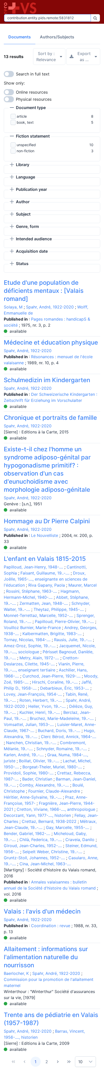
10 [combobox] (80, 1061)
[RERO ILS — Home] (21, 8)
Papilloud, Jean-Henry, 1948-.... (33, 566)
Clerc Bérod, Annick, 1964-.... (68, 736)
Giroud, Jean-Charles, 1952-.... (33, 845)
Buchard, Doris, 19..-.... (59, 730)
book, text (25, 122)
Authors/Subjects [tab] (57, 36)
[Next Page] (58, 1062)
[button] (28, 108)
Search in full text (32, 73)
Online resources (32, 92)
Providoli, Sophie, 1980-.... (29, 772)
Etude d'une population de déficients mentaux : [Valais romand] (44, 290)
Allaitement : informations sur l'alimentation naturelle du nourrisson (46, 957)
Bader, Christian (37, 778)
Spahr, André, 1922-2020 (50, 306)
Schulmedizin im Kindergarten (47, 380)
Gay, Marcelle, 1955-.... (67, 827)
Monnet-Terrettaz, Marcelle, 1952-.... (38, 615)
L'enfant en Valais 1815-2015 (45, 558)
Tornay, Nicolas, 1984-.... (27, 639)
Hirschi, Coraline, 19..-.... (55, 682)
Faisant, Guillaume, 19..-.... (44, 573)
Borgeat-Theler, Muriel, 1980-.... (52, 766)
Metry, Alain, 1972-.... (39, 657)
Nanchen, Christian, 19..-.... (31, 742)
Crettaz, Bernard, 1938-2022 (49, 821)
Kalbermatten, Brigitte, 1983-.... (52, 633)
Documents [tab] (19, 36)
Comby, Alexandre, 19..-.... (44, 785)
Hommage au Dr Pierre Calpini (47, 521)
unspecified (26, 145)
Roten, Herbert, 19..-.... (40, 700)
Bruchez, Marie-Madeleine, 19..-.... (62, 718)
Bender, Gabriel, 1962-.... (27, 833)
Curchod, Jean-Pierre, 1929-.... (51, 676)
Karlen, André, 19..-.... (24, 754)
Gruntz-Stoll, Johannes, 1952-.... (34, 857)
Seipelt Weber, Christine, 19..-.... (52, 851)
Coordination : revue (51, 925)
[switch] (9, 74)
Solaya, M (13, 306)
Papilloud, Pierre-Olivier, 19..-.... (64, 621)
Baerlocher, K (16, 973)
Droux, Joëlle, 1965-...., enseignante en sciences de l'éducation (45, 579)
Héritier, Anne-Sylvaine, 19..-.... (33, 797)
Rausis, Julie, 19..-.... (73, 639)
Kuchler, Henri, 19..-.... (39, 712)
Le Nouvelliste (45, 535)
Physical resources (33, 99)
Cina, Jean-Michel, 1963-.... (45, 863)
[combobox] (47, 18)
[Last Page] (69, 1062)
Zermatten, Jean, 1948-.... (43, 603)
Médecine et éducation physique (51, 342)
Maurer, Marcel (82, 585)
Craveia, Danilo (79, 839)
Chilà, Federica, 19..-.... (40, 839)
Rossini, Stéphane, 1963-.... (31, 591)
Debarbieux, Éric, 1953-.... (64, 688)
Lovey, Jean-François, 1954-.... (33, 694)
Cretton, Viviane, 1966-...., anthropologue (56, 809)
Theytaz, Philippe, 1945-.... (59, 609)
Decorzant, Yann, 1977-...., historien (37, 815)
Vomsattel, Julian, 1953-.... (29, 724)
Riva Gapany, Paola (46, 585)
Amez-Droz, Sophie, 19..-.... (30, 645)
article (22, 116)
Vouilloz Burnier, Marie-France (32, 627)
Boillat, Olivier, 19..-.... (39, 760)
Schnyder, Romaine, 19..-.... (61, 748)
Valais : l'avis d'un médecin (42, 911)
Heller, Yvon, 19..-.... (47, 706)
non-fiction (25, 151)
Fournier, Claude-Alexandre (54, 791)
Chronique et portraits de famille (50, 417)
